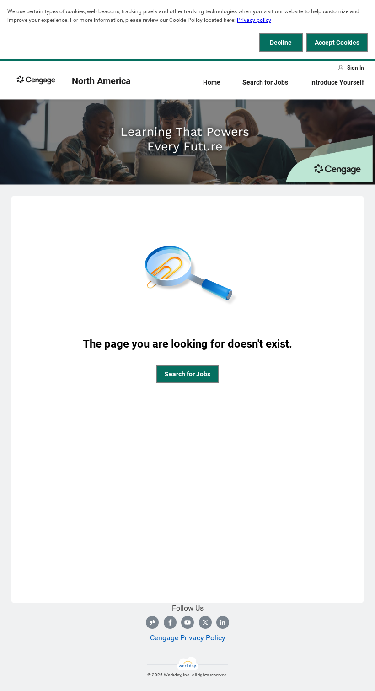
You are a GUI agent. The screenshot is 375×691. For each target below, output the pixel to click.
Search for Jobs (265, 82)
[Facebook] (170, 622)
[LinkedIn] (222, 622)
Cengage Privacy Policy (187, 637)
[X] (205, 622)
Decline (281, 42)
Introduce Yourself (337, 82)
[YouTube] (187, 622)
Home (211, 82)
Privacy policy (254, 20)
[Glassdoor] (152, 622)
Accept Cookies (337, 42)
